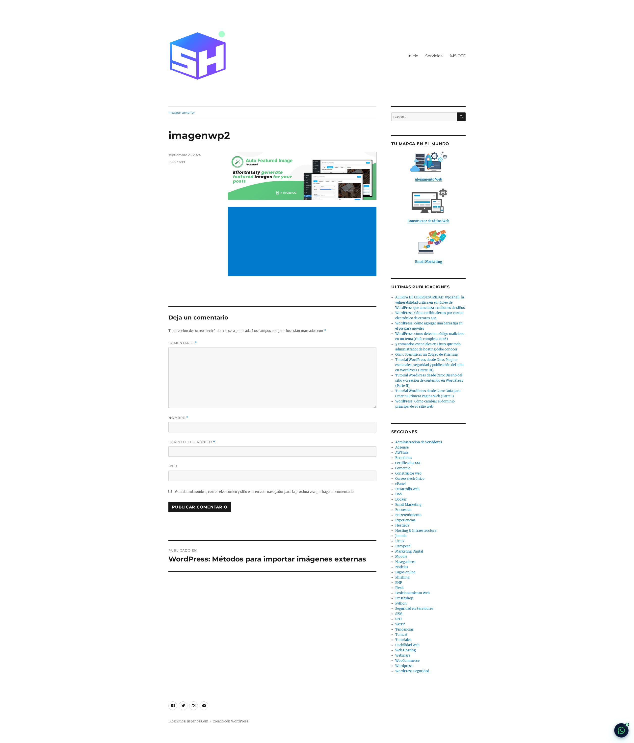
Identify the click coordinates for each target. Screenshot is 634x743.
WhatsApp (621, 730)
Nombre (178, 418)
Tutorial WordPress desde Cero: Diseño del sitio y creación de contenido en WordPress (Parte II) (429, 380)
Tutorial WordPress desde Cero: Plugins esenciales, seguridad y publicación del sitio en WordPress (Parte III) (429, 365)
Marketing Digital (409, 551)
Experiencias (405, 520)
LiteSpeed (403, 546)
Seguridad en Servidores (414, 609)
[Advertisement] (303, 242)
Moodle (401, 557)
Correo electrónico (191, 442)
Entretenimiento (408, 515)
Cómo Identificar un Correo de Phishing (426, 354)
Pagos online (405, 572)
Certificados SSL (408, 463)
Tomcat (401, 635)
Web (172, 466)
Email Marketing (408, 505)
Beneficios (403, 458)
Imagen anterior (181, 112)
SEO (398, 619)
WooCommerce (407, 661)
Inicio (413, 55)
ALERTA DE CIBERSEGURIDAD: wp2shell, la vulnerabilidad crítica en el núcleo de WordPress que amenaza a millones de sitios (430, 302)
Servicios (434, 55)
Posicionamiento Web (412, 593)
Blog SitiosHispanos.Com (188, 721)
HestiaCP (402, 525)
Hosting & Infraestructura (415, 531)
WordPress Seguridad (412, 671)
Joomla (400, 536)
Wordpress (404, 666)
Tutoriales (403, 640)
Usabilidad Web (407, 645)
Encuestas (403, 510)
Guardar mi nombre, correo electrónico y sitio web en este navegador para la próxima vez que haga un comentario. (264, 492)
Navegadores (405, 562)
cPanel (400, 484)
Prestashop (404, 598)
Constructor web (408, 473)
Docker (401, 499)
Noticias (401, 567)
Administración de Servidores (418, 442)
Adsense (402, 447)
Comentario (182, 343)
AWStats (402, 453)
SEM (398, 614)
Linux (399, 541)
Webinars (402, 655)
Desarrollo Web (407, 489)
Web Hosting (405, 650)
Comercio (402, 468)
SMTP (400, 624)
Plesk (399, 588)
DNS (398, 494)
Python (401, 603)
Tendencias (404, 629)
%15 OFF (457, 55)
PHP (398, 583)
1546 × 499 (176, 162)
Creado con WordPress (230, 721)
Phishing (402, 577)
